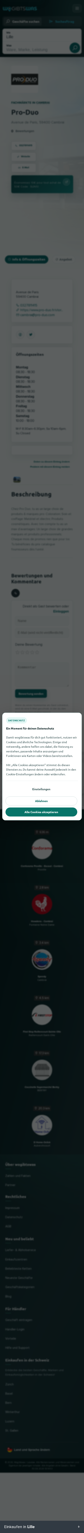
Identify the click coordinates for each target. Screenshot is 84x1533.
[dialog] (42, 766)
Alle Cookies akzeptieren (41, 812)
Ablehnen (41, 801)
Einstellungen (41, 789)
